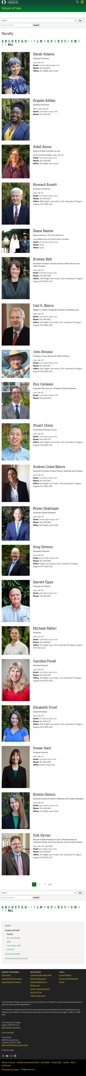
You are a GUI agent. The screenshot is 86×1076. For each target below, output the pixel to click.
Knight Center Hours (38, 996)
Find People (6, 1065)
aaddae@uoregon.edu (48, 111)
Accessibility (45, 1062)
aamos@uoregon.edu (48, 157)
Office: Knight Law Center (11, 1027)
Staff (9, 941)
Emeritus (10, 949)
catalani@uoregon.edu (48, 395)
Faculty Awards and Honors (16, 958)
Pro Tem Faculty (13, 938)
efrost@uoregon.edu (48, 718)
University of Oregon (11, 1069)
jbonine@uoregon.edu (48, 363)
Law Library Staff (13, 945)
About (73, 1062)
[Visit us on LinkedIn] (15, 1056)
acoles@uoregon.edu (48, 478)
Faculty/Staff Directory (38, 982)
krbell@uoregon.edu (48, 272)
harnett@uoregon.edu (48, 195)
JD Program (6, 975)
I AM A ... (62, 972)
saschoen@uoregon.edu (49, 65)
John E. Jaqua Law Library (40, 989)
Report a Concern (8, 1062)
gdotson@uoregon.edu (49, 558)
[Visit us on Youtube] (7, 1056)
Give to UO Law (36, 992)
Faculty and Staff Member (68, 979)
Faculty (8, 926)
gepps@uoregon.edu (48, 593)
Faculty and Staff (12, 930)
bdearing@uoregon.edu (49, 519)
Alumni (61, 982)
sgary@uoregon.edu (47, 759)
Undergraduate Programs (11, 982)
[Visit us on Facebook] (3, 1056)
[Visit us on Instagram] (11, 1056)
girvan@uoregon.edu (48, 849)
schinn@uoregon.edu (48, 436)
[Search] (77, 2)
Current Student (65, 975)
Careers (66, 1062)
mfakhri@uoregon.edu (48, 639)
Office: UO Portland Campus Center (15, 1045)
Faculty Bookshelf (12, 954)
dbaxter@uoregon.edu (48, 242)
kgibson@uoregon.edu (48, 805)
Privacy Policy (56, 1062)
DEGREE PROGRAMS (10, 972)
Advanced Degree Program (12, 979)
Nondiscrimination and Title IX (28, 1062)
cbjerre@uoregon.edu (48, 316)
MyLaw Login (35, 985)
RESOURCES (35, 972)
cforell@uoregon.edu (48, 672)
